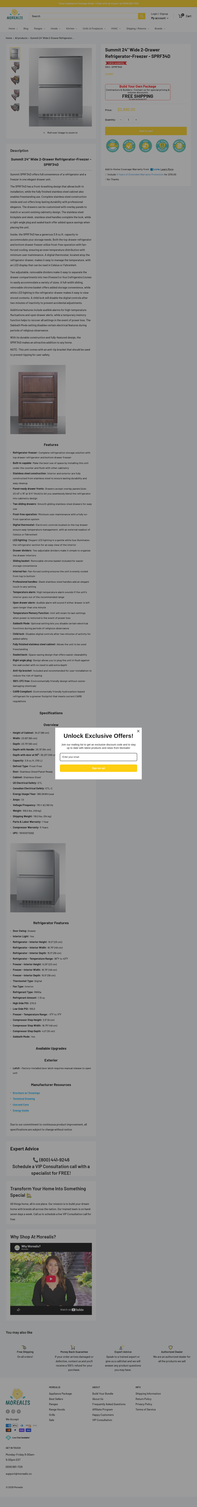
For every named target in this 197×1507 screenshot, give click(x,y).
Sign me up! (98, 768)
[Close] (138, 731)
